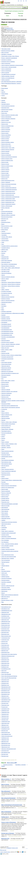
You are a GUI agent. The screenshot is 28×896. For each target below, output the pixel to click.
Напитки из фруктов (5, 395)
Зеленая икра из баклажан (7, 833)
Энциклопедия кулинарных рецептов (14, 11)
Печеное (3, 434)
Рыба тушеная (4, 512)
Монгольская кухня (5, 692)
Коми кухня (3, 670)
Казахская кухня (5, 657)
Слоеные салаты (5, 534)
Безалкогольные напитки (6, 109)
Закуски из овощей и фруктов (7, 276)
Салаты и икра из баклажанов (8, 822)
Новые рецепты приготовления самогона (10, 407)
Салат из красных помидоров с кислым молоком (12, 65)
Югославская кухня (5, 752)
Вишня (2, 224)
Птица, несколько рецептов (7, 469)
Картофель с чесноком (6, 54)
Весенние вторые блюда (6, 216)
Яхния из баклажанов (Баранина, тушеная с (11, 83)
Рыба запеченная (5, 509)
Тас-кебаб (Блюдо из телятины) (8, 74)
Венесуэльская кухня (6, 636)
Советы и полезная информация (8, 538)
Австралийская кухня (6, 606)
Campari (3, 100)
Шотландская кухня (5, 745)
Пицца (2, 449)
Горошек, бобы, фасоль (6, 236)
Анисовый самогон (5, 104)
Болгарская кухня (9, 28)
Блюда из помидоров (6, 154)
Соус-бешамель (4, 542)
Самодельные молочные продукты (9, 522)
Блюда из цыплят (5, 176)
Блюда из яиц (4, 178)
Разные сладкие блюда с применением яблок (11, 480)
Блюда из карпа (4, 133)
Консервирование (5, 327)
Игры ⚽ (20, 15)
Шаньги (3, 592)
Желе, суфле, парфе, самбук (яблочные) (10, 267)
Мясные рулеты (4, 384)
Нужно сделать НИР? (12, 762)
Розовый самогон (5, 500)
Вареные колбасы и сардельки (8, 215)
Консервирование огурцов (7, 333)
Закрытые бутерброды (6, 273)
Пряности (3, 467)
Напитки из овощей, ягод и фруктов (9, 391)
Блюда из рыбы (4, 162)
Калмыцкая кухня (5, 659)
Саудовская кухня (5, 708)
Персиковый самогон (6, 431)
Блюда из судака (5, 167)
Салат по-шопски (5, 72)
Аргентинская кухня (5, 617)
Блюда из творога (5, 169)
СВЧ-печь (3, 525)
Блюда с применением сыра (7, 202)
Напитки (3, 91)
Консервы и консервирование (8, 336)
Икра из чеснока (5, 52)
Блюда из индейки (5, 127)
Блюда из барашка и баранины (8, 118)
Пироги (3, 440)
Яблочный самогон (5, 596)
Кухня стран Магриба (6, 674)
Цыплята (3, 583)
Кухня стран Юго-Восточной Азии (8, 677)
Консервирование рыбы (6, 335)
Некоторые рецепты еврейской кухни (9, 405)
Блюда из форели (5, 175)
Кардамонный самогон (6, 302)
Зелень (3, 287)
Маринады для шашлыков (7, 371)
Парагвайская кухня (5, 699)
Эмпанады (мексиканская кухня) (8, 748)
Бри (2, 209)
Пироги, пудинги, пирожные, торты (9, 443)
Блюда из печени (5, 153)
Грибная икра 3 (5, 816)
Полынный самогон (5, 454)
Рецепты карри (4, 489)
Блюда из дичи (4, 124)
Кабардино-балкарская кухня (7, 656)
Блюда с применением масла (8, 191)
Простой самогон (5, 465)
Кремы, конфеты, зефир (6, 349)
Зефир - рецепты (5, 289)
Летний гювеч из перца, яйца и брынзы (10, 56)
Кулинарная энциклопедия (7, 358)
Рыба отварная (4, 511)
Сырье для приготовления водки (8, 556)
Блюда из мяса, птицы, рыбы (7, 147)
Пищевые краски (5, 452)
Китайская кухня (5, 666)
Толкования (7, 13)
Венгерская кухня (5, 634)
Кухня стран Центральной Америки (9, 676)
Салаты (3, 95)
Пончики (3, 458)
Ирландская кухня (5, 652)
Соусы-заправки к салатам (7, 545)
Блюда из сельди (5, 164)
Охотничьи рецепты (5, 427)
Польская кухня (4, 703)
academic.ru (5, 2)
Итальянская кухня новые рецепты (9, 654)
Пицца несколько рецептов (7, 451)
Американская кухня (5, 614)
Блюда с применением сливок (8, 198)
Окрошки (3, 420)
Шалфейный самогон (6, 589)
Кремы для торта (5, 347)
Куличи (2, 360)
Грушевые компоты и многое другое (9, 245)
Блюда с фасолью (5, 207)
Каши (2, 90)
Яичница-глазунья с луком (7, 600)
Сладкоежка (4, 527)
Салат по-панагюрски (6, 70)
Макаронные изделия (6, 367)
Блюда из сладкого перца (7, 165)
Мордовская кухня (5, 694)
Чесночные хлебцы (5, 587)
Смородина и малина (6, 536)
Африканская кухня (5, 621)
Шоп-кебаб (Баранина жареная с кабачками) (11, 81)
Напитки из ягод (4, 396)
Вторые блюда (10, 29)
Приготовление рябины (6, 463)
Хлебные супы (4, 574)
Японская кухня (4, 756)
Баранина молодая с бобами (7, 50)
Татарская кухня (5, 714)
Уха (2, 567)
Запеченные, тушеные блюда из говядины (10, 284)
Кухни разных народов (6, 362)
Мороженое (4, 376)
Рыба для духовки (5, 505)
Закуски (3, 275)
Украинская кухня (5, 726)
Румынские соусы (5, 502)
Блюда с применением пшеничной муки (10, 196)
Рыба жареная (4, 507)
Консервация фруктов (6, 325)
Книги (7, 15)
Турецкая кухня (4, 719)
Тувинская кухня (5, 716)
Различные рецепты (5, 474)
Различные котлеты (5, 472)
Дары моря (3, 251)
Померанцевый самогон (6, 456)
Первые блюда (4, 93)
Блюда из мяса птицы (6, 145)
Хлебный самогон (5, 576)
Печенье (3, 438)
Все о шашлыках (5, 227)
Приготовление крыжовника (7, 460)
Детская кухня (4, 643)
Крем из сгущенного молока (7, 346)
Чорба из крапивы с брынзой (7, 76)
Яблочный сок (4, 598)
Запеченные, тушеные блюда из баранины (10, 282)
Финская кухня (4, 730)
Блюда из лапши (5, 140)
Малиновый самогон (6, 369)
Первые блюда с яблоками (7, 429)
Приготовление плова (6, 462)
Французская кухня (5, 732)
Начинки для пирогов (6, 398)
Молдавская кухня (5, 690)
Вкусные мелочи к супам (6, 225)
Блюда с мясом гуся (5, 185)
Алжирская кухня (5, 612)
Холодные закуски (5, 580)
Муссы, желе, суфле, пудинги (8, 380)
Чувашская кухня (5, 739)
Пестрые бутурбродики (6, 432)
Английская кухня (5, 616)
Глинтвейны (4, 235)
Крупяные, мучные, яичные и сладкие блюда (11, 355)
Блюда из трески (5, 171)
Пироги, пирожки (5, 442)
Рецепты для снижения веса (7, 487)
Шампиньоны (4, 591)
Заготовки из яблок (5, 269)
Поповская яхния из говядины (8, 61)
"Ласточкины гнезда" (5, 48)
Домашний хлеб (4, 258)
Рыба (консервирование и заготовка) (9, 503)
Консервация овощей (6, 324)
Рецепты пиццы (4, 496)
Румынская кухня (5, 705)
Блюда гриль (4, 113)
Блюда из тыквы (4, 173)
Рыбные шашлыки (5, 516)
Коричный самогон (5, 340)
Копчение (3, 338)
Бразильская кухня (5, 630)
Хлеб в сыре (4, 572)
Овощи (2, 411)
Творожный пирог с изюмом (7, 558)
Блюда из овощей (5, 151)
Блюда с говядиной (5, 182)
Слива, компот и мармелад (7, 531)
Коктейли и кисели (5, 316)
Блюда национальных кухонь (7, 180)
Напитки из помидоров (6, 393)
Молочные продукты (5, 375)
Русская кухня (4, 706)
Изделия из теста (5, 295)
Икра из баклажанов (6, 811)
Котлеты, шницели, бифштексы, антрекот (10, 344)
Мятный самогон (5, 386)
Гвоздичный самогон (6, 233)
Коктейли (3, 315)
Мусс (2, 378)
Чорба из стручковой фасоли (7, 77)
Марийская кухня (5, 685)
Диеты (2, 255)
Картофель (3, 305)
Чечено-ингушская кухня (6, 736)
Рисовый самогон (5, 498)
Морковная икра (5, 838)
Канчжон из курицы (5, 298)
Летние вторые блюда (6, 364)
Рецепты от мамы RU (6, 492)
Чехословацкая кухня (6, 734)
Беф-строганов (4, 111)
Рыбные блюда (4, 514)
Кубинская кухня (5, 672)
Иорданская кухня (5, 648)
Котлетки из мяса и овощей (7, 342)
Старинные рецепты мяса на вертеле (9, 551)
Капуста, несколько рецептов (7, 300)
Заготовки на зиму (5, 271)
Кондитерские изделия (6, 320)
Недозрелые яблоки (5, 403)
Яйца (2, 602)
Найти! (25, 7)
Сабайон (3, 520)
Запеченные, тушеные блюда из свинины (10, 285)
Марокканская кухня (5, 686)
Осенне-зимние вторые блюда (8, 423)
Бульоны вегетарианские (7, 211)
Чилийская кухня (5, 737)
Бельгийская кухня (5, 626)
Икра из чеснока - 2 (6, 779)
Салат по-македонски (6, 68)
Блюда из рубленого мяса (7, 160)
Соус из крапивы (5, 540)
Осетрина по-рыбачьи (6, 59)
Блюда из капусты (5, 131)
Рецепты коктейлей (5, 491)
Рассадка (3, 482)
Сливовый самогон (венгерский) (8, 532)
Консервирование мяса (6, 329)
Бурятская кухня (5, 632)
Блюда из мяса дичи (5, 144)
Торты (2, 563)
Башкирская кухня (5, 623)
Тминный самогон (5, 562)
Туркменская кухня (5, 721)
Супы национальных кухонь (7, 554)
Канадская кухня (5, 661)
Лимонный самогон (5, 366)
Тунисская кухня (5, 717)
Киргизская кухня (5, 665)
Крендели (3, 351)
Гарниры (3, 231)
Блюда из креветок (5, 136)
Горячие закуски (5, 240)
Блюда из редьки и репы (6, 158)
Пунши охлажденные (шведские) (8, 471)
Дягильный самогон (5, 262)
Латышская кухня (5, 679)
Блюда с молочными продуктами (8, 184)
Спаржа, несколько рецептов (7, 549)
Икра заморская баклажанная (8, 798)
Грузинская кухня (5, 639)
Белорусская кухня (5, 625)
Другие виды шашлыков (6, 260)
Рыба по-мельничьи (5, 63)
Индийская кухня (5, 646)
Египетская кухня (5, 645)
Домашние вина (4, 256)
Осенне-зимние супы (6, 425)
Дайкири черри (4, 249)
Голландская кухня (5, 637)
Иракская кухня (4, 650)
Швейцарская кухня (5, 743)
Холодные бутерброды (6, 578)
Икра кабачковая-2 (5, 791)
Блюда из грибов (5, 120)
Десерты (3, 253)
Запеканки (3, 280)
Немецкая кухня (5, 696)
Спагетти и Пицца (5, 547)
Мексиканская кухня (5, 688)
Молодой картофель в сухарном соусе (10, 373)
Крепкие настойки (5, 353)
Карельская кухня (5, 663)
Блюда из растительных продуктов (9, 156)
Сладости (3, 529)
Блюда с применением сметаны (8, 200)
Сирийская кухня (5, 710)
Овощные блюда (5, 416)
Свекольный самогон (6, 523)
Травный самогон (5, 565)
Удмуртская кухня (5, 723)
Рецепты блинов (5, 483)
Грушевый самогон (5, 247)
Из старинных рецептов (6, 293)
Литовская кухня (5, 683)
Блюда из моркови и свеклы (7, 142)
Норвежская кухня (5, 697)
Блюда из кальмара (5, 129)
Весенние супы (4, 218)
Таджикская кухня (5, 712)
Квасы (2, 309)
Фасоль (3, 569)
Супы (2, 552)
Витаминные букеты (5, 222)
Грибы (2, 242)
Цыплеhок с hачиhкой (6, 582)
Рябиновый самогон (5, 518)
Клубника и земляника (6, 311)
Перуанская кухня (5, 701)
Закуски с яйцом (5, 278)
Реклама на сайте (15, 847)
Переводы (20, 13)
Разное (3, 476)
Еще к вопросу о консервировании (9, 264)
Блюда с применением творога (8, 204)
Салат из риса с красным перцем (8, 67)
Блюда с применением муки (7, 195)
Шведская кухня (4, 741)
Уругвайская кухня (5, 728)
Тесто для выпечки (5, 560)
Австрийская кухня (5, 608)
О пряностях (4, 409)
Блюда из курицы (5, 138)
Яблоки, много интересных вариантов (9, 594)
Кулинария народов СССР (7, 356)
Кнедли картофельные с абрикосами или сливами (12, 313)
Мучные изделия (5, 382)
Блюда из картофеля (6, 134)
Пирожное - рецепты (6, 447)
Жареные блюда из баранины (8, 265)
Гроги (2, 244)
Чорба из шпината (5, 79)
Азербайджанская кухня (6, 610)
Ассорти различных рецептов (7, 105)
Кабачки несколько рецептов (7, 296)
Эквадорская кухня (5, 747)
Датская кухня (4, 641)
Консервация (4, 322)
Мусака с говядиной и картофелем (9, 57)
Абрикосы (3, 102)
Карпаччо (3, 304)
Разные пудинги (4, 478)
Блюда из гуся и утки (6, 122)
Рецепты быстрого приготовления (8, 485)
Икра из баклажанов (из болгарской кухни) (11, 804)
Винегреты (3, 220)
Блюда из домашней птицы (7, 125)
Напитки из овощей (5, 389)
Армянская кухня (5, 619)
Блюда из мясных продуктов (7, 149)
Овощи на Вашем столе (6, 414)
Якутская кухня (4, 754)
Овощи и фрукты (5, 412)
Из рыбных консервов (6, 291)
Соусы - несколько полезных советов (9, 543)
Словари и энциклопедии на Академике (11, 5)
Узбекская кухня (4, 725)
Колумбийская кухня (5, 668)
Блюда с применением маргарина (9, 189)
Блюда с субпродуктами (6, 205)
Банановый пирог (5, 107)
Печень (3, 436)
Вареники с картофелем (6, 213)
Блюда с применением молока (8, 193)
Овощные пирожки (5, 418)
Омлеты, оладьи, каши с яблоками (9, 421)
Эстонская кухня (5, 750)
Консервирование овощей (7, 331)
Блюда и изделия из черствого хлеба (9, 114)
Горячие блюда (4, 238)
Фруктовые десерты (5, 571)
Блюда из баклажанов (6, 116)
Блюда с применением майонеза (8, 187)
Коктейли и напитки (5, 318)
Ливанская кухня (5, 681)
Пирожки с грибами (5, 445)
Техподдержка (8, 847)
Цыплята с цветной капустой (7, 585)
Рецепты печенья (5, 494)
